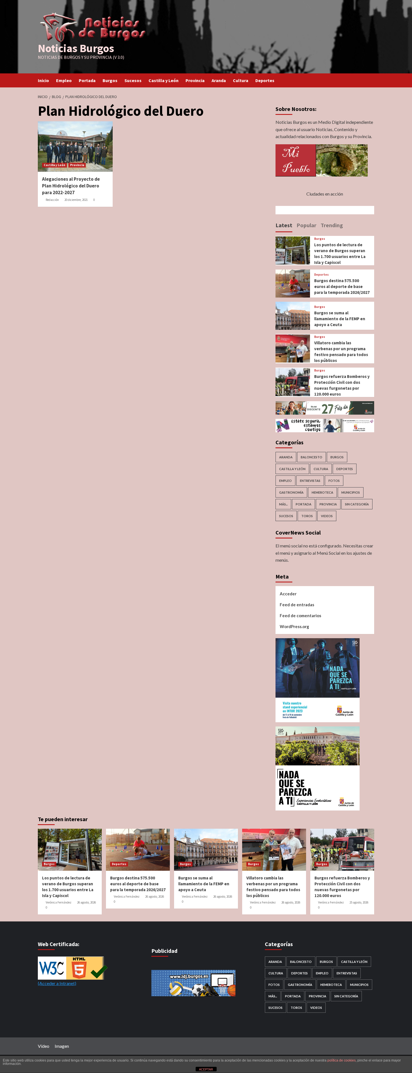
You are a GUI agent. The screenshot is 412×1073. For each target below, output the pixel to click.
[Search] (370, 80)
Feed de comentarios (300, 615)
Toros (307, 516)
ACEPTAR (206, 1069)
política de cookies (341, 1060)
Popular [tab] (306, 225)
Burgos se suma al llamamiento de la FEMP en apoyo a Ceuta (339, 318)
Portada (87, 80)
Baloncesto (311, 457)
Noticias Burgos (76, 48)
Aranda (219, 80)
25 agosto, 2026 (358, 902)
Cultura (240, 80)
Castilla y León (164, 80)
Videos (327, 516)
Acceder (288, 593)
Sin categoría (357, 504)
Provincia (195, 80)
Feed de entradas (297, 604)
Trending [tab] (332, 225)
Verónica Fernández (58, 902)
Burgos (110, 80)
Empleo (64, 80)
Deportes (264, 80)
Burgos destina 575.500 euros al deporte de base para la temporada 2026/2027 (342, 286)
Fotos (334, 480)
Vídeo (43, 1046)
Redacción (52, 200)
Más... (283, 504)
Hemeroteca (322, 492)
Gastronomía (291, 492)
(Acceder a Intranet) (57, 983)
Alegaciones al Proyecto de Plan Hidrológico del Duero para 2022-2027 (71, 186)
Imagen (62, 1046)
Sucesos (133, 80)
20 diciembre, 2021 (76, 200)
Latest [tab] (284, 225)
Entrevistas (310, 480)
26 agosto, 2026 (86, 902)
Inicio (43, 80)
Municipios (350, 492)
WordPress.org (294, 626)
